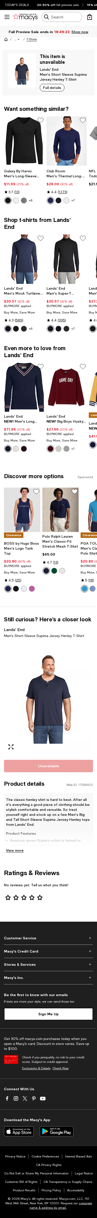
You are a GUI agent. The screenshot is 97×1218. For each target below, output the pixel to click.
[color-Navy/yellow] (93, 445)
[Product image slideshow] (48, 698)
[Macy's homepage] (6, 39)
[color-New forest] (54, 571)
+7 (73, 200)
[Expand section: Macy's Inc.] (48, 977)
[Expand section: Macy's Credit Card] (48, 951)
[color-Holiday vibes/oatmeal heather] (58, 449)
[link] (24, 186)
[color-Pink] (32, 589)
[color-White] (16, 200)
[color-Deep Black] (58, 200)
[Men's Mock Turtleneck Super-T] (24, 259)
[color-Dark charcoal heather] (24, 329)
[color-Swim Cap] (85, 589)
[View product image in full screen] (11, 747)
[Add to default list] (41, 120)
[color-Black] (8, 200)
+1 (73, 448)
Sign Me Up (48, 1014)
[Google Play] (56, 1131)
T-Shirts (31, 39)
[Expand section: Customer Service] (48, 938)
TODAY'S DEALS (17, 5)
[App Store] (19, 1131)
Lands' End (49, 69)
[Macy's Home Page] (25, 16)
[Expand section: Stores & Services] (48, 964)
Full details (52, 87)
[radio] (8, 200)
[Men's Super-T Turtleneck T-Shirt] (67, 259)
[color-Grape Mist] (93, 589)
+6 (30, 200)
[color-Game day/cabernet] (50, 449)
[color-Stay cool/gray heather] (66, 449)
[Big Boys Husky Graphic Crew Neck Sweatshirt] (67, 387)
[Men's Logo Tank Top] (22, 510)
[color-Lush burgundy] (24, 449)
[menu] (7, 17)
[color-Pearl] (66, 200)
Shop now (79, 32)
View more (15, 850)
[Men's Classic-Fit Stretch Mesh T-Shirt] (60, 510)
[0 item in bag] (89, 16)
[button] (17, 39)
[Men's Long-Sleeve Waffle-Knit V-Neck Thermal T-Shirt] (24, 141)
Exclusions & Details (36, 1068)
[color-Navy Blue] (50, 200)
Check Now (60, 1068)
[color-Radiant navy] (8, 329)
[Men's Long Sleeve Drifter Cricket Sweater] (24, 387)
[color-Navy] (8, 589)
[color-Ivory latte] (16, 449)
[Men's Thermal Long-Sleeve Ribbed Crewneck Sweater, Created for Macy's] (67, 141)
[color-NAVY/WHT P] (46, 571)
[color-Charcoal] (24, 200)
